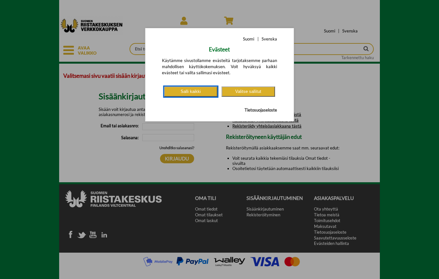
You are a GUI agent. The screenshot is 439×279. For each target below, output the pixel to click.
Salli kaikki (191, 91)
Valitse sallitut (248, 91)
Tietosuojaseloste (261, 110)
